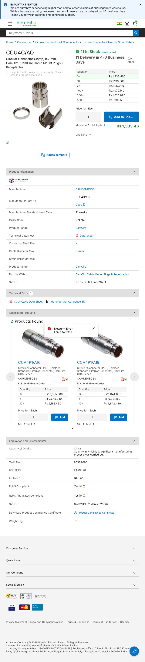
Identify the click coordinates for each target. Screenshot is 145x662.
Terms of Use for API (105, 621)
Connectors (24, 42)
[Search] (136, 33)
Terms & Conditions (77, 621)
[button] (10, 23)
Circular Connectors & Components (57, 42)
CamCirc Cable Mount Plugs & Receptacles (102, 274)
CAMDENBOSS (85, 189)
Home (9, 42)
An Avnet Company (17, 642)
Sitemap (125, 621)
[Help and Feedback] (134, 651)
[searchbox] (69, 33)
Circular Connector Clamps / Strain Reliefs (108, 42)
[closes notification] (140, 4)
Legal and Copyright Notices (46, 621)
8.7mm (80, 251)
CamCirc (81, 227)
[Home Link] (33, 23)
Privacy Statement (16, 621)
